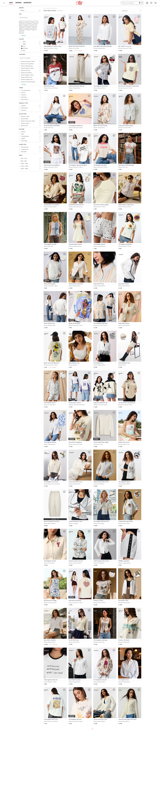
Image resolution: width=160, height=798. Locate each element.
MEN (11, 3)
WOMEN (18, 3)
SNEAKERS (27, 3)
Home (45, 8)
